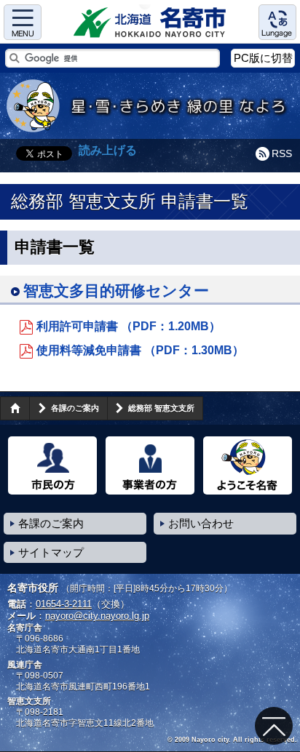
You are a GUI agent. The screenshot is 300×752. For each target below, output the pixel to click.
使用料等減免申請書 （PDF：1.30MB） (140, 350)
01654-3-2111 (64, 604)
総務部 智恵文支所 (161, 408)
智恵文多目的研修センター (116, 290)
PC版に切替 (263, 58)
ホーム (14, 408)
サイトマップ (51, 552)
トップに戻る (274, 726)
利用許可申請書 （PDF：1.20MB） (128, 326)
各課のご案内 (75, 408)
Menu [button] (23, 22)
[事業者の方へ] (150, 465)
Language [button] (277, 22)
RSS (282, 153)
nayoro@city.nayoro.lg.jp (97, 615)
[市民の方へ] (52, 465)
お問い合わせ (201, 523)
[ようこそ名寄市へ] (247, 465)
